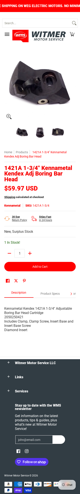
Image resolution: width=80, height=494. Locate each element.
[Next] (72, 85)
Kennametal (12, 205)
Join (59, 439)
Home (8, 152)
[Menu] (6, 34)
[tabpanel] (40, 315)
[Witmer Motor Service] (39, 36)
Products (22, 152)
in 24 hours (45, 218)
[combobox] (36, 23)
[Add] (30, 253)
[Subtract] (9, 253)
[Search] (74, 23)
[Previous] (7, 85)
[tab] (18, 294)
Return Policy (19, 218)
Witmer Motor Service (16, 475)
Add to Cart (40, 266)
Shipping (9, 197)
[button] (72, 34)
